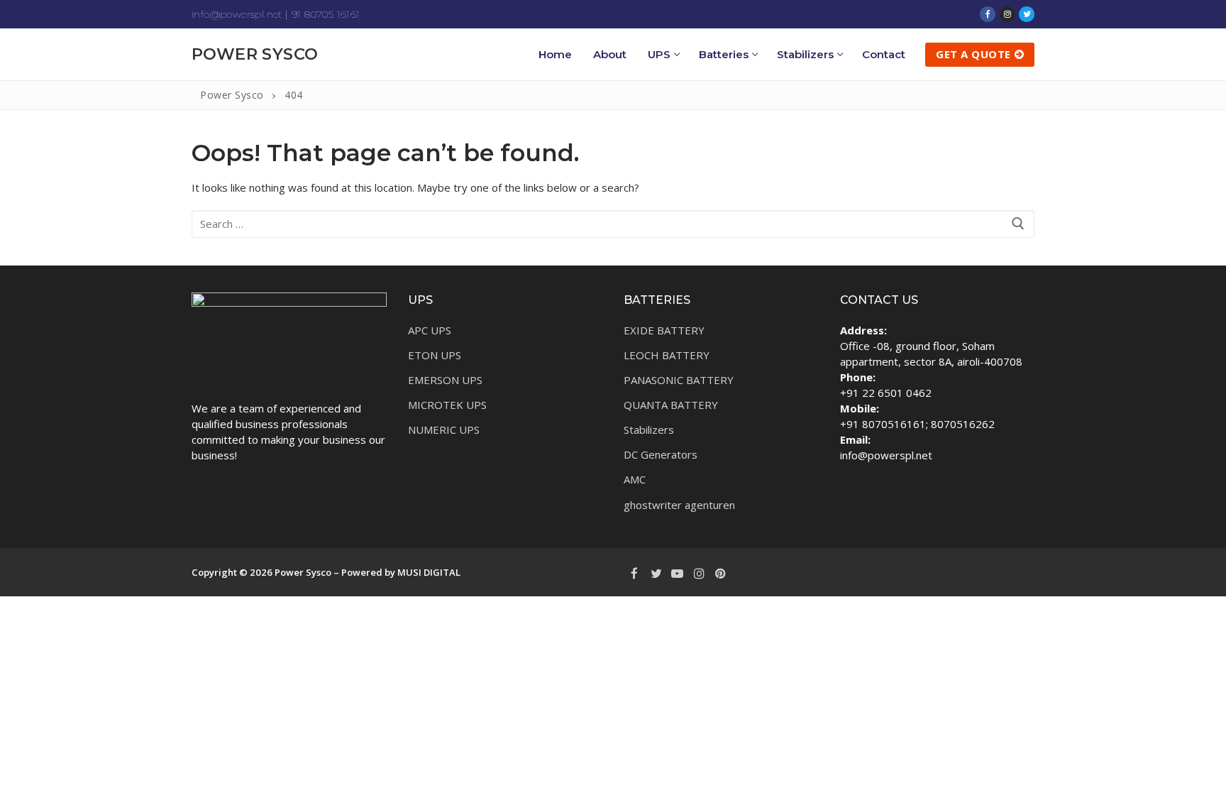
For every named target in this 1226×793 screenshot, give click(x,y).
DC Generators (660, 454)
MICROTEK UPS (447, 405)
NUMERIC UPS (444, 429)
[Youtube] (677, 573)
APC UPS (429, 330)
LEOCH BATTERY (666, 355)
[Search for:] (613, 224)
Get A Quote (973, 54)
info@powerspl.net (237, 14)
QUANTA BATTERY (671, 405)
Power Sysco (255, 54)
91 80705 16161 (326, 14)
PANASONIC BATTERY (679, 380)
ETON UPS (434, 355)
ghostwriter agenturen (679, 505)
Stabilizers (649, 429)
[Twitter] (1026, 14)
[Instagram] (1007, 14)
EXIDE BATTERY (664, 330)
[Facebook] (987, 14)
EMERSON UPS (445, 380)
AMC (635, 479)
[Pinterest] (721, 573)
